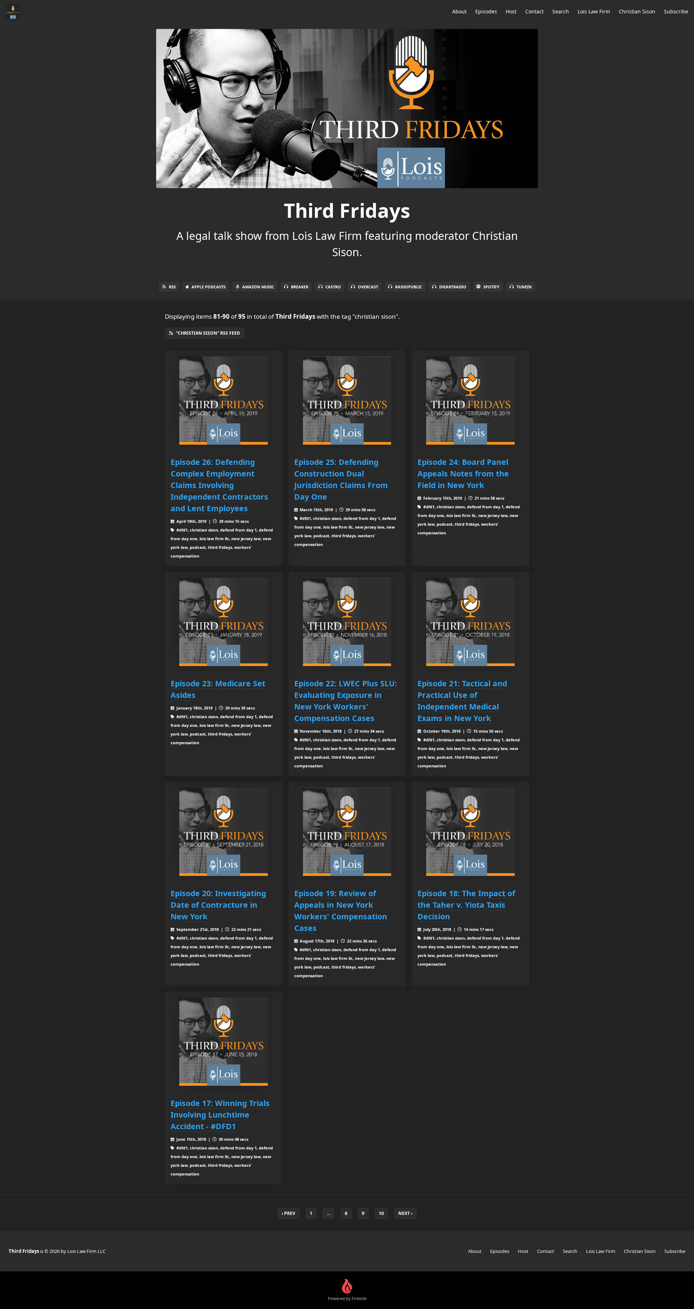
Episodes (486, 11)
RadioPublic (408, 286)
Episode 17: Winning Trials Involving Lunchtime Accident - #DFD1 (220, 1114)
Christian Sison (637, 11)
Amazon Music (258, 286)
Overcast (368, 286)
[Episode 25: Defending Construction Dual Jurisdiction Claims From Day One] (347, 400)
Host (511, 11)
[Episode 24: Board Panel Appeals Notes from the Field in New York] (470, 400)
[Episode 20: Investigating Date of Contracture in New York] (223, 832)
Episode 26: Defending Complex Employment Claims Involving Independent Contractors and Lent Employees (219, 485)
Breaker (299, 286)
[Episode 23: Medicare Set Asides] (223, 622)
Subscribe (676, 11)
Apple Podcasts (209, 286)
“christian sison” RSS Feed (208, 333)
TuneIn (524, 286)
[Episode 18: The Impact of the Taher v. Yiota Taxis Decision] (470, 832)
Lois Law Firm (594, 11)
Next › (405, 1213)
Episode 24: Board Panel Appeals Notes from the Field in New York (463, 473)
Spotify (491, 286)
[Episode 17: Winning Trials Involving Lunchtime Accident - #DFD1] (223, 1041)
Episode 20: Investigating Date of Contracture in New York (218, 905)
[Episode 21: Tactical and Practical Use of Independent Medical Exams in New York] (470, 622)
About (459, 11)
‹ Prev (288, 1213)
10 (381, 1213)
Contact (534, 11)
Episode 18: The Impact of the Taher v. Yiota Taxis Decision (466, 905)
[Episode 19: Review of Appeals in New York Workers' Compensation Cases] (347, 832)
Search (560, 11)
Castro (333, 286)
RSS (172, 286)
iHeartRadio (452, 286)
